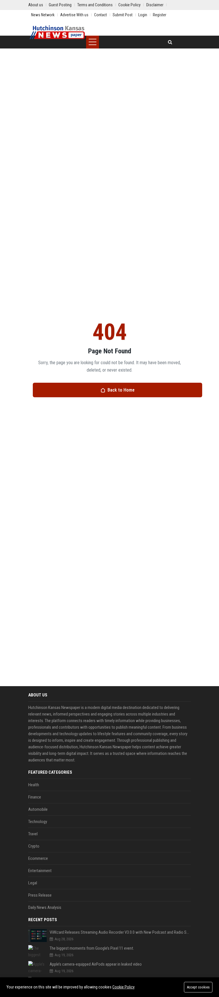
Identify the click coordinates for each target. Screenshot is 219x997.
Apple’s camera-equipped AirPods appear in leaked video (96, 964)
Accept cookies (198, 987)
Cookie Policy (123, 987)
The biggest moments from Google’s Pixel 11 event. (92, 948)
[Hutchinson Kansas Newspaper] (57, 32)
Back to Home (121, 390)
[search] (170, 42)
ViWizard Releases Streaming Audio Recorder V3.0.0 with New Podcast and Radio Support (120, 932)
